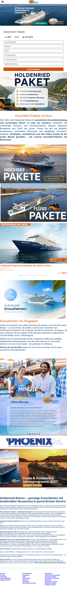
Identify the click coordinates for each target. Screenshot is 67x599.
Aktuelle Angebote (50, 576)
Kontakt (2, 575)
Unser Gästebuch (5, 578)
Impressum (26, 575)
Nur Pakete (29, 37)
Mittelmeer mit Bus (50, 583)
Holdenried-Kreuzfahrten (52, 575)
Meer (9, 37)
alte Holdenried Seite (29, 583)
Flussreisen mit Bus (51, 581)
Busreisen (48, 580)
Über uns (25, 580)
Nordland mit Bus (50, 584)
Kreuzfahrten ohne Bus (52, 578)
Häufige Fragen (5, 580)
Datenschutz (26, 578)
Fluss (17, 37)
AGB (24, 576)
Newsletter (3, 576)
